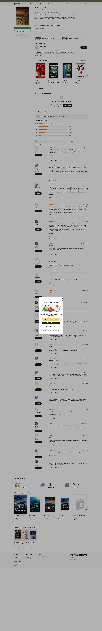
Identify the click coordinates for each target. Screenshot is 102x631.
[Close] (61, 299)
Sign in (55, 326)
